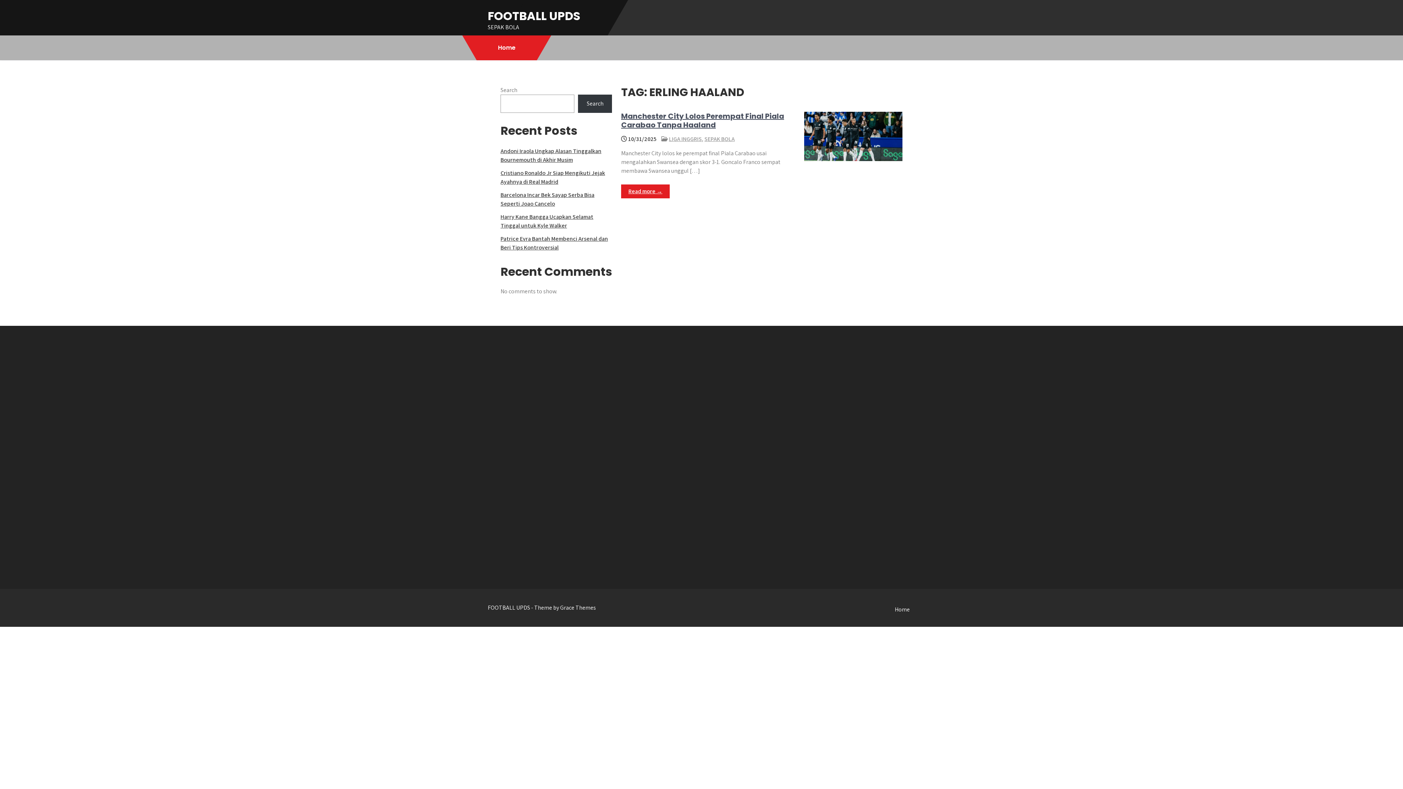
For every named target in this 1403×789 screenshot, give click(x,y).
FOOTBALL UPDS (534, 16)
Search (509, 90)
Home (507, 47)
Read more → (645, 191)
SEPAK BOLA (719, 139)
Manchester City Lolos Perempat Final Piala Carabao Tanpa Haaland (702, 120)
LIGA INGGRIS (685, 139)
